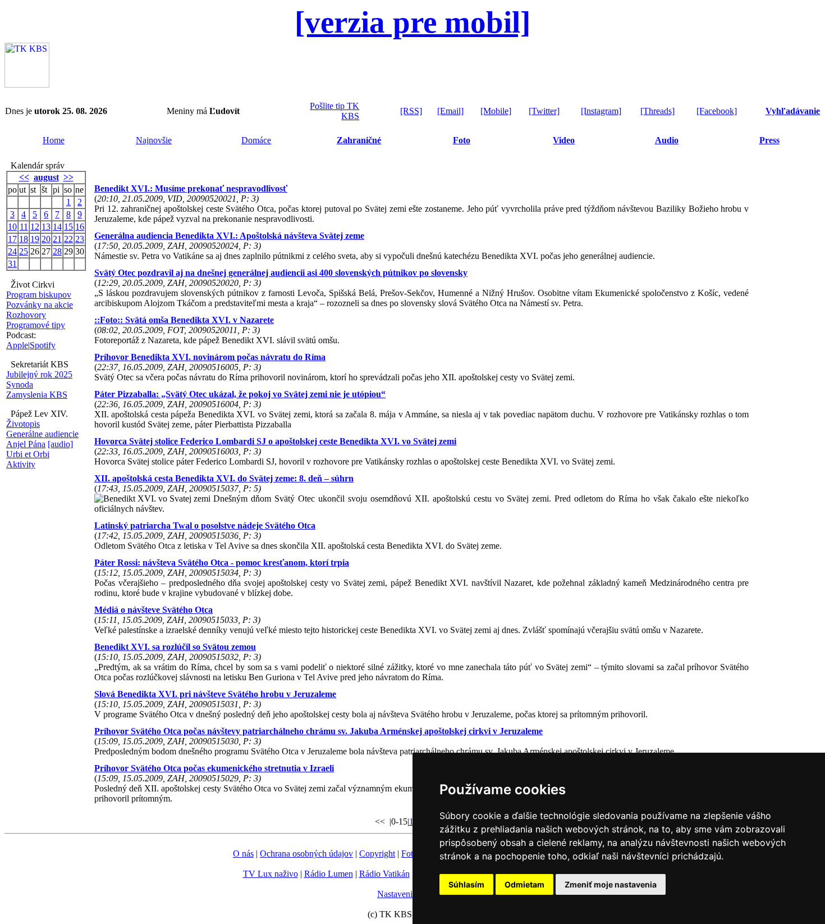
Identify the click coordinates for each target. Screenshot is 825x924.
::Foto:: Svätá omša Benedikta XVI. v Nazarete (184, 320)
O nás (243, 853)
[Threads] (657, 111)
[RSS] (411, 111)
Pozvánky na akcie (39, 304)
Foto (461, 140)
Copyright (377, 853)
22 (68, 239)
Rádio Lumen (328, 874)
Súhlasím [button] (466, 884)
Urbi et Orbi (27, 454)
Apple (17, 345)
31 (12, 263)
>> (68, 177)
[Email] (450, 111)
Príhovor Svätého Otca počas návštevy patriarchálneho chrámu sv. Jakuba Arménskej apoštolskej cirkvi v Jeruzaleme (318, 731)
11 (24, 226)
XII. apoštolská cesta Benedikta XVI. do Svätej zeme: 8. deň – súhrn (224, 478)
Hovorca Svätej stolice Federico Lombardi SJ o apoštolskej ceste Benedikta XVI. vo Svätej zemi (275, 441)
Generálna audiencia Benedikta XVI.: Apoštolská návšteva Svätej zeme (229, 235)
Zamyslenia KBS (36, 394)
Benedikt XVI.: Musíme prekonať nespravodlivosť (190, 188)
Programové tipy (35, 325)
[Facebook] (716, 111)
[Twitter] (544, 111)
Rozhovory (26, 315)
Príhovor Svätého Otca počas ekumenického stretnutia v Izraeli (214, 768)
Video (564, 140)
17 (12, 239)
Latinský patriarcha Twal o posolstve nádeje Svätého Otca (204, 525)
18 (23, 239)
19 (34, 239)
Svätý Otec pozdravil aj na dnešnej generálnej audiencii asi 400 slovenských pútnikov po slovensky (280, 272)
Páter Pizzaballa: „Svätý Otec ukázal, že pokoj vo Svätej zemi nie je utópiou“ (240, 394)
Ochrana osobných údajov (306, 853)
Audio (667, 140)
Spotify (43, 345)
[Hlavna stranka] (26, 84)
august (46, 177)
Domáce (256, 140)
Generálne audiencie (42, 434)
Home (54, 140)
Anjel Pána (25, 444)
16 (79, 226)
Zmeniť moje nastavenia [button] (611, 884)
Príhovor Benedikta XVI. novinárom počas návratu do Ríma (210, 357)
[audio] (60, 444)
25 (23, 251)
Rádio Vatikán (384, 874)
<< (24, 177)
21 (57, 239)
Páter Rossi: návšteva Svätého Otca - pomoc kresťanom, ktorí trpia (221, 562)
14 (57, 226)
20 (46, 239)
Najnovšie (154, 140)
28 (57, 251)
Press (769, 140)
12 (34, 226)
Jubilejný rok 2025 (39, 374)
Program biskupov (38, 294)
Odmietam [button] (524, 884)
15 (68, 226)
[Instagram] (601, 111)
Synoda (19, 384)
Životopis (23, 424)
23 (79, 239)
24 (12, 251)
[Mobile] (495, 111)
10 (12, 226)
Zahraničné (359, 140)
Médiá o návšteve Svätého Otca (153, 610)
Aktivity (20, 464)
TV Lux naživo (270, 874)
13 (46, 226)
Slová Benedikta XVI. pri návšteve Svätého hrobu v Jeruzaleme (215, 694)
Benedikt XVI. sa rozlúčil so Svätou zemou (175, 647)
